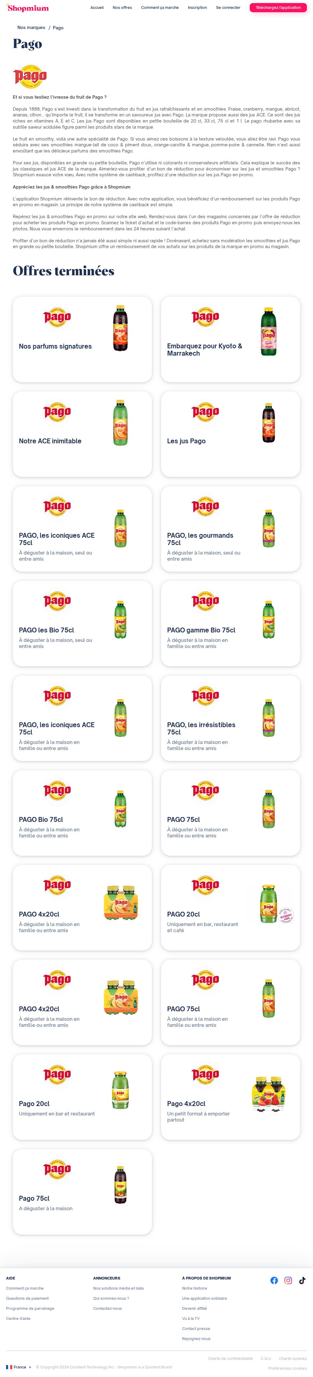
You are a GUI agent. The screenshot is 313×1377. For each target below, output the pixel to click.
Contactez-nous (107, 1308)
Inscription (197, 7)
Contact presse (196, 1328)
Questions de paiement (27, 1298)
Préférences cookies (287, 1368)
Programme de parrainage (30, 1308)
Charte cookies (293, 1358)
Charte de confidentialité (230, 1358)
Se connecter (228, 7)
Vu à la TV (191, 1318)
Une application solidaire (204, 1298)
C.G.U (266, 1358)
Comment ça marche (160, 7)
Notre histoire (194, 1288)
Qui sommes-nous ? (111, 1298)
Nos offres (122, 7)
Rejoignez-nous (196, 1338)
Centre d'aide (18, 1318)
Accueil (97, 7)
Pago (58, 27)
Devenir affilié (194, 1308)
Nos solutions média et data (118, 1288)
